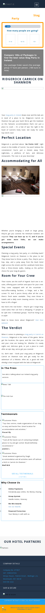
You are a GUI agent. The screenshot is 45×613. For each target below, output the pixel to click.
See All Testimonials (22, 473)
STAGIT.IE (17, 600)
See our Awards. (14, 507)
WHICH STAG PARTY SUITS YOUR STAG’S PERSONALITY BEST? (24, 608)
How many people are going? (22, 31)
